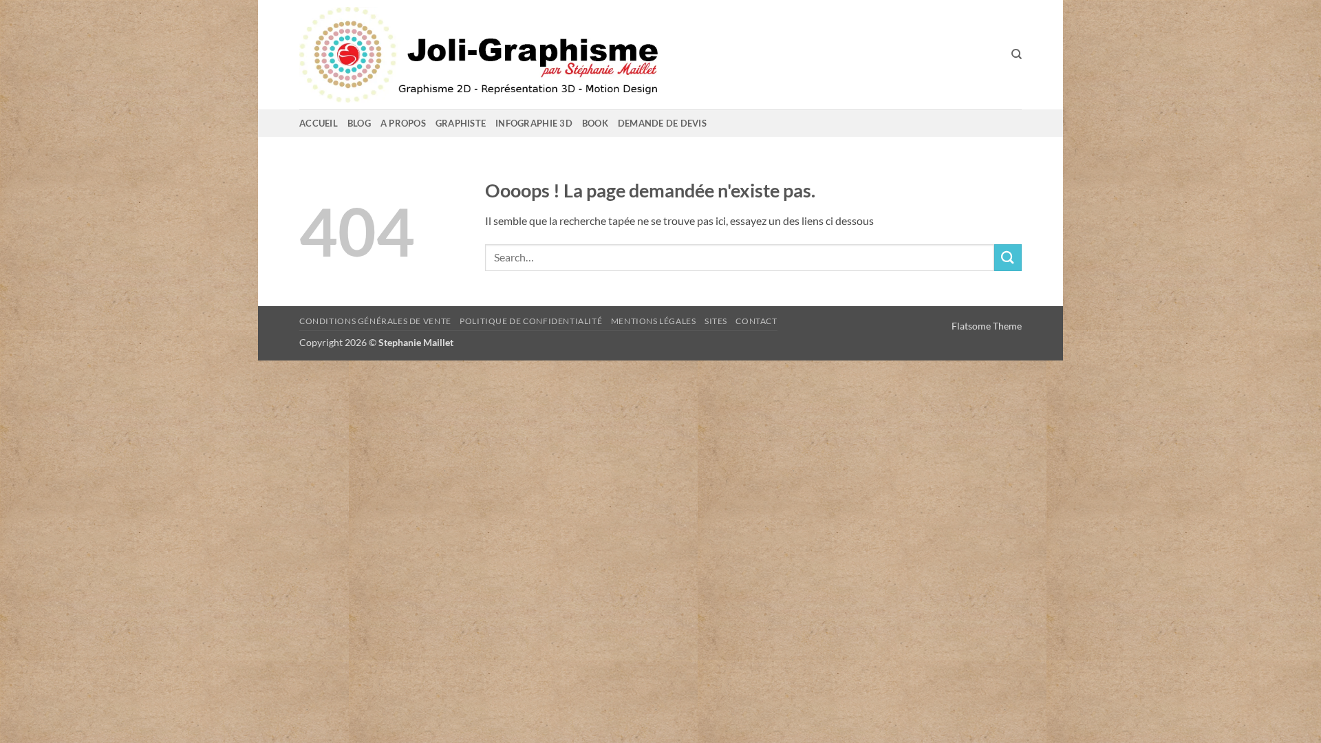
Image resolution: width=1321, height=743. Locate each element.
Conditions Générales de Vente (375, 321)
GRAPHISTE (461, 123)
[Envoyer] (1008, 257)
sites (716, 321)
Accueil (318, 123)
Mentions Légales (653, 321)
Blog (359, 123)
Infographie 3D (533, 123)
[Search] (1016, 54)
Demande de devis (662, 123)
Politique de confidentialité (531, 321)
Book (595, 123)
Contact (756, 321)
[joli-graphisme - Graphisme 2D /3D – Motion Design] (540, 54)
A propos (403, 123)
